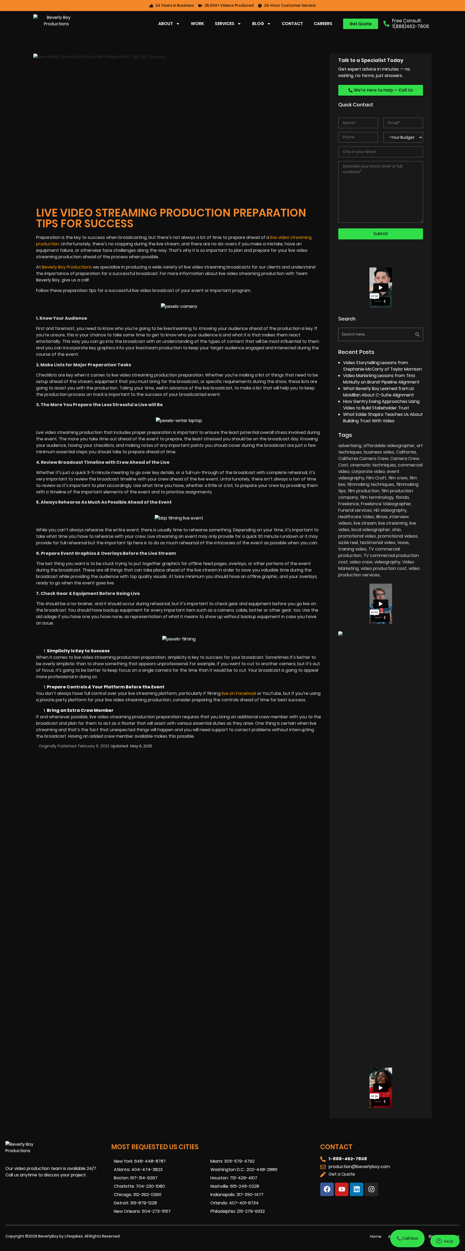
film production (363, 491)
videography (387, 562)
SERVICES (224, 23)
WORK (197, 23)
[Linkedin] (356, 1189)
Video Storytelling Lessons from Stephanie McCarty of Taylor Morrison (382, 366)
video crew (361, 562)
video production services (379, 571)
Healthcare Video (356, 517)
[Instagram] (371, 1189)
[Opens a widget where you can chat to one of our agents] (445, 1241)
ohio (396, 530)
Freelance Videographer (386, 504)
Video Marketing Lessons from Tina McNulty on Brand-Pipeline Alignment (381, 378)
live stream (365, 523)
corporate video (368, 471)
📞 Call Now (407, 1238)
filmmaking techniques (370, 484)
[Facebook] (327, 1189)
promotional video (357, 536)
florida (402, 497)
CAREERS (323, 23)
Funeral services (355, 510)
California (406, 452)
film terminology (377, 497)
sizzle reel (348, 542)
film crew (397, 478)
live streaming (392, 523)
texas (403, 542)
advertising (349, 445)
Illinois (382, 517)
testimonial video (377, 542)
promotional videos (398, 536)
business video (379, 452)
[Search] (402, 334)
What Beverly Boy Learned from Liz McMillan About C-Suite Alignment (378, 391)
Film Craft (376, 478)
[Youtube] (341, 1189)
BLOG (258, 23)
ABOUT (165, 23)
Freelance (348, 504)
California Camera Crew (363, 458)
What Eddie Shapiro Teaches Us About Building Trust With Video (383, 417)
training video (352, 549)
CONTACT (292, 23)
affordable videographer (389, 445)
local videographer (370, 530)
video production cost (384, 568)
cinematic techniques (373, 465)
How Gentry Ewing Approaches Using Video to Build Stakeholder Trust (381, 404)
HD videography (390, 510)
